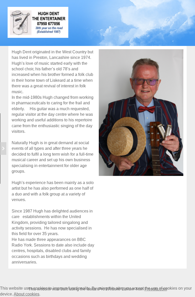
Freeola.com (155, 289)
